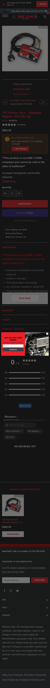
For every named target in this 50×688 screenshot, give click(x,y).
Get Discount (13, 349)
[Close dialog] (47, 334)
